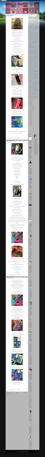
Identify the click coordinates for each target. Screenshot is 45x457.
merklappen (31, 60)
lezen (34, 56)
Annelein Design (30, 275)
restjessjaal (30, 76)
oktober (31, 110)
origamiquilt (35, 63)
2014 (30, 121)
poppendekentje (32, 67)
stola (36, 85)
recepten (35, 74)
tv (34, 91)
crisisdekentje (30, 35)
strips (36, 86)
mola (37, 60)
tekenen (30, 87)
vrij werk (36, 94)
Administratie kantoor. (10, 278)
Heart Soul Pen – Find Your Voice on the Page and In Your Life (30, 249)
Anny (10, 137)
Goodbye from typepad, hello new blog (30, 291)
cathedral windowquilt (35, 33)
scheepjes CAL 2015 (34, 77)
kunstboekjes (36, 55)
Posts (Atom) (11, 394)
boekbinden (36, 25)
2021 (30, 114)
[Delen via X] (18, 137)
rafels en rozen (15, 4)
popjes (29, 67)
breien (35, 28)
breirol (32, 32)
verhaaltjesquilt (34, 92)
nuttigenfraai (30, 301)
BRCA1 (32, 28)
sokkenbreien (33, 82)
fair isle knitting (32, 38)
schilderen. (36, 78)
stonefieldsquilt (30, 86)
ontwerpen (30, 63)
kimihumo (35, 52)
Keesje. (32, 52)
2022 (30, 113)
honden (36, 46)
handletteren (30, 44)
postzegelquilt (35, 68)
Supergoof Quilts (30, 260)
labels (32, 56)
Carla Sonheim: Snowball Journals (30, 319)
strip (34, 86)
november (31, 109)
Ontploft (36, 62)
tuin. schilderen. (31, 91)
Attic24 (30, 343)
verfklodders (30, 92)
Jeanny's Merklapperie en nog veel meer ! (30, 368)
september (31, 111)
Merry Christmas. (9, 16)
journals (31, 51)
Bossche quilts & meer (30, 219)
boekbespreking (30, 25)
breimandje (30, 32)
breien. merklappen (36, 30)
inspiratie (30, 50)
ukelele (36, 91)
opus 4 (32, 63)
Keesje (29, 52)
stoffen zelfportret (33, 85)
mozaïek (34, 61)
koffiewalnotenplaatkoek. (31, 55)
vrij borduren (31, 94)
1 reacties (15, 137)
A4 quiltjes (33, 21)
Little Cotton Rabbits (30, 289)
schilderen (33, 78)
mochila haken (34, 60)
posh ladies (30, 68)
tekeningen (36, 87)
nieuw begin (37, 61)
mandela (33, 58)
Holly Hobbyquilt (32, 46)
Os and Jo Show (30, 136)
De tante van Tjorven (30, 160)
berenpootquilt (35, 23)
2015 (30, 120)
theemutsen (36, 89)
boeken (30, 26)
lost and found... (36, 57)
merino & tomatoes (30, 355)
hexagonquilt (13, 138)
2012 (30, 123)
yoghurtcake (37, 96)
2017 (30, 118)
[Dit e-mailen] (17, 137)
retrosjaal (33, 76)
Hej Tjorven (30, 203)
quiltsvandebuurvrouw (31, 73)
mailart (30, 58)
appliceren (34, 22)
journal (37, 50)
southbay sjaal (30, 83)
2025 (30, 102)
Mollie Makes (31, 61)
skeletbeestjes (30, 81)
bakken (32, 23)
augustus (31, 112)
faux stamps (36, 38)
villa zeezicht (30, 423)
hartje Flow (35, 44)
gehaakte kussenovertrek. (34, 40)
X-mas (33, 96)
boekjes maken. (10, 138)
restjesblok (33, 75)
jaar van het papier (34, 50)
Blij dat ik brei (30, 146)
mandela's (36, 58)
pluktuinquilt (36, 66)
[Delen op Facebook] (19, 137)
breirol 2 (35, 32)
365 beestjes (34, 19)
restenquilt (30, 75)
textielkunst (33, 89)
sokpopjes (36, 82)
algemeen (37, 21)
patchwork (31, 65)
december (31, 105)
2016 (30, 119)
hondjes (30, 47)
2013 (30, 122)
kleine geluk (36, 53)
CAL (31, 33)
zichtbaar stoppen (35, 97)
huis (33, 48)
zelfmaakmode (31, 97)
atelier (29, 23)
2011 (30, 124)
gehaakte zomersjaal (31, 41)
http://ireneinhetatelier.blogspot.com (17, 49)
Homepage (17, 392)
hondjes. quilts (30, 48)
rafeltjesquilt (36, 73)
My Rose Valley (30, 330)
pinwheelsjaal (17, 138)
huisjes (36, 48)
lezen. (37, 56)
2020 (30, 115)
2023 (30, 104)
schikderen (30, 78)
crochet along (35, 35)
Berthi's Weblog (30, 382)
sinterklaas (35, 80)
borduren (36, 27)
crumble (29, 36)
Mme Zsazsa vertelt (30, 395)
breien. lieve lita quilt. (31, 30)
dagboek (32, 36)
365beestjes (33, 20)
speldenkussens (35, 83)
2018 (30, 117)
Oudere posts (25, 392)
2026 (30, 101)
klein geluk (32, 53)
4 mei (35, 20)
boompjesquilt (32, 27)
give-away (35, 41)
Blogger (27, 451)
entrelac (30, 37)
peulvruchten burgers (35, 65)
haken (33, 42)
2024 (30, 103)
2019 (30, 116)
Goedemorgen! (31, 107)
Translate (34, 17)
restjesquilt (36, 75)
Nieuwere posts (9, 392)
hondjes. (36, 47)
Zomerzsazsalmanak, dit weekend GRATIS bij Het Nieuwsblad (30, 397)
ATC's (36, 22)
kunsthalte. (30, 56)
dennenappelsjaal (35, 36)
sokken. (30, 82)
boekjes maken (34, 26)
